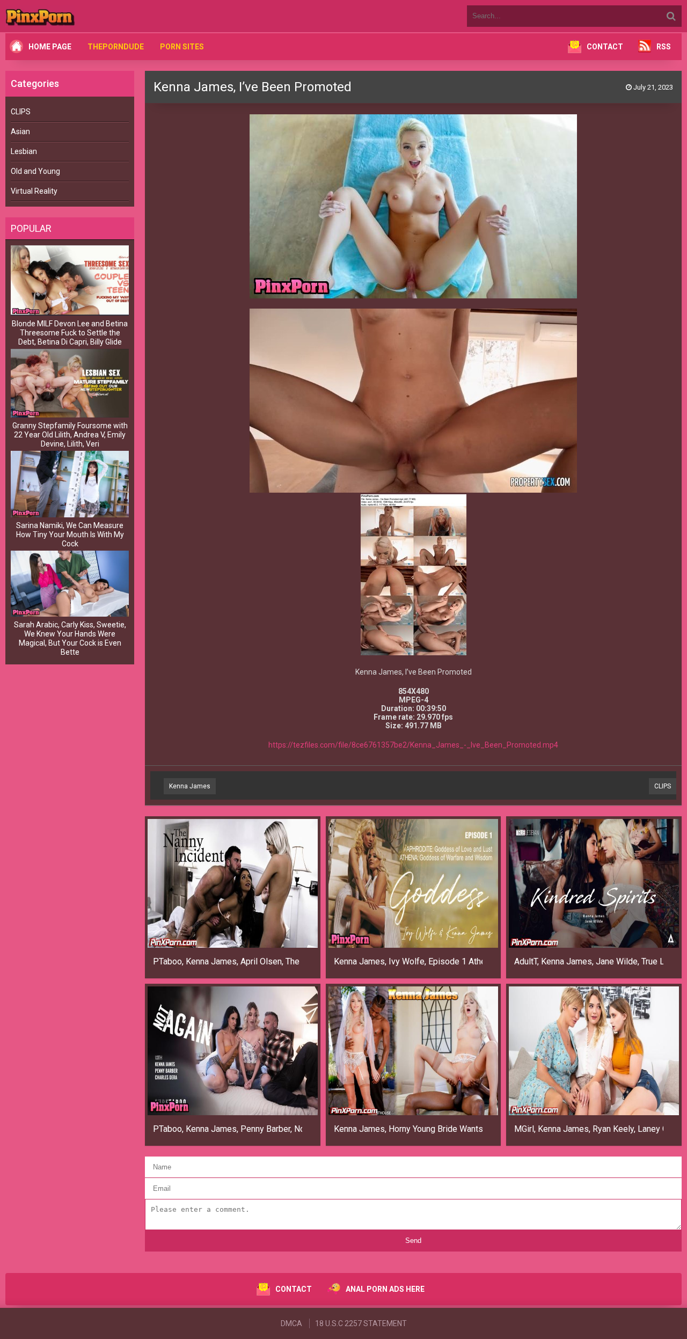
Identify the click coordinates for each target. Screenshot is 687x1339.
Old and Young (35, 171)
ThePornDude (115, 46)
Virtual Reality (34, 191)
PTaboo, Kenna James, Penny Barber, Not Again (227, 1129)
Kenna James (189, 786)
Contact (605, 46)
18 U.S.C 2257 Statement (361, 1323)
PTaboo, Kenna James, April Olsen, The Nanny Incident (227, 961)
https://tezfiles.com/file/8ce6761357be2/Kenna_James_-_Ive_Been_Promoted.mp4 (413, 745)
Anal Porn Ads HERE (385, 1289)
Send (413, 1240)
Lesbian (24, 151)
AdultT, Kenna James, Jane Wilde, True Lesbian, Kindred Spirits (588, 961)
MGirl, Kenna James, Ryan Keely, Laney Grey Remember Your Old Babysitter (588, 1129)
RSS (663, 46)
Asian (20, 131)
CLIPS (21, 111)
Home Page (49, 46)
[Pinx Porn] (69, 16)
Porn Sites (182, 46)
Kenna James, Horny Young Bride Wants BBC (408, 1129)
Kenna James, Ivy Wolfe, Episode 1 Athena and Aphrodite (408, 961)
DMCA (291, 1323)
